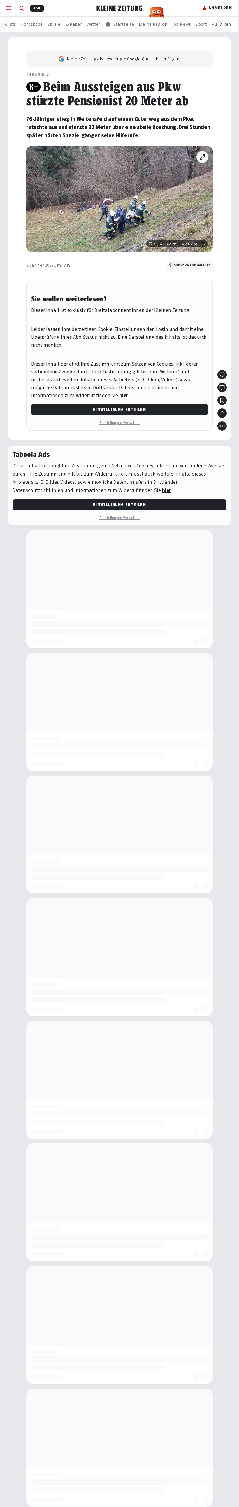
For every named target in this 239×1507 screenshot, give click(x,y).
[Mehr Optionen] (222, 426)
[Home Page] (119, 8)
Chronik (35, 74)
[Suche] (21, 8)
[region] (119, 24)
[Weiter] (221, 24)
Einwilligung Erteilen (119, 409)
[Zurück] (6, 24)
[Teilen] (222, 413)
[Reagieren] (222, 374)
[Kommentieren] (222, 387)
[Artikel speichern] (222, 400)
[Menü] (9, 8)
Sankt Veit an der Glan (192, 265)
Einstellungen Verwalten (119, 423)
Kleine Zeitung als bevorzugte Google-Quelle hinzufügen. (123, 59)
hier (123, 395)
